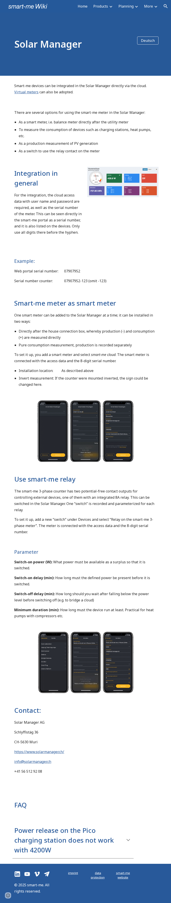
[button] (165, 6)
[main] (72, 44)
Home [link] (83, 6)
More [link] (148, 6)
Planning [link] (126, 6)
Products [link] (100, 6)
